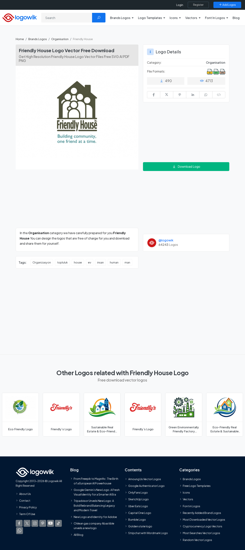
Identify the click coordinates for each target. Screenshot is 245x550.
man (127, 262)
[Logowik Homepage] (19, 17)
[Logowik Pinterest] (42, 523)
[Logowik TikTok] (58, 523)
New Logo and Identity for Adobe (95, 517)
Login (179, 5)
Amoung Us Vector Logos (144, 479)
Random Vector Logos (197, 540)
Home (20, 39)
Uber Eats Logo (138, 506)
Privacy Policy (28, 507)
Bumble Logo (137, 519)
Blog (236, 18)
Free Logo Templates (197, 485)
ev (89, 262)
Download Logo (189, 166)
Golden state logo (140, 526)
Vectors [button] (191, 18)
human (114, 262)
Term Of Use (27, 514)
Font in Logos (191, 506)
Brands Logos (37, 39)
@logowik (165, 240)
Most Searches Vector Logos (201, 533)
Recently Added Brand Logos (202, 512)
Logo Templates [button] (150, 18)
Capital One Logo (139, 512)
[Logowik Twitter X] (27, 523)
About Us (25, 493)
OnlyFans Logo (138, 492)
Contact (24, 500)
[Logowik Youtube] (50, 523)
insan (100, 262)
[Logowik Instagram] (34, 523)
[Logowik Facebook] (19, 523)
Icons (186, 492)
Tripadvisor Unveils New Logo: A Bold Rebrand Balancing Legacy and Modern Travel (94, 505)
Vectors (188, 499)
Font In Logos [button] (215, 18)
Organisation (60, 39)
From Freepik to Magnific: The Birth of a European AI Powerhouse (96, 481)
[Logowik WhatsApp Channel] (19, 530)
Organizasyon (42, 262)
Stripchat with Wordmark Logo (148, 533)
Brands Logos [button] (120, 18)
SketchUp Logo (138, 499)
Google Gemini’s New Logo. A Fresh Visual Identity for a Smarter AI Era (97, 492)
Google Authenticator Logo (146, 485)
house (78, 262)
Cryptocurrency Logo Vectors (202, 526)
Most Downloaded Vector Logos (204, 519)
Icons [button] (174, 18)
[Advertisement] (77, 201)
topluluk (62, 262)
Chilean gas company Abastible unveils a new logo (94, 526)
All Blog (78, 534)
